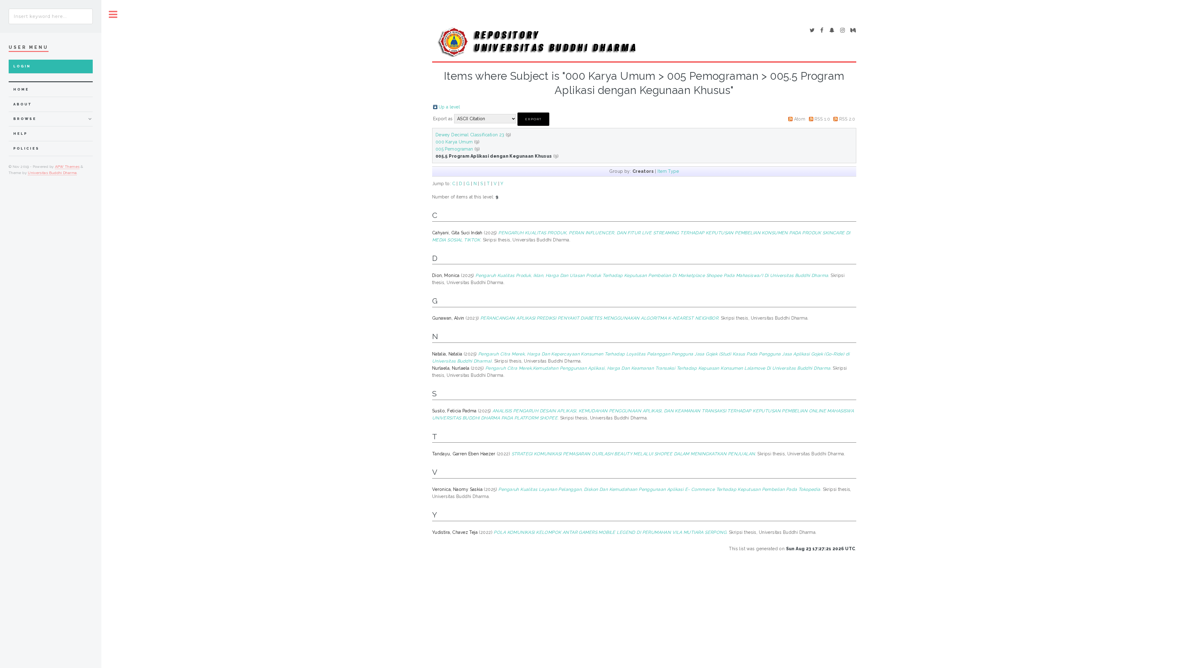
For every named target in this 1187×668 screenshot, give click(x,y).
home (21, 89)
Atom (800, 119)
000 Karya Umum (454, 141)
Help (20, 134)
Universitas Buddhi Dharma (52, 173)
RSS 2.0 (847, 119)
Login (22, 66)
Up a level (449, 106)
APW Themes (67, 166)
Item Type (668, 171)
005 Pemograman (454, 149)
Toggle (113, 14)
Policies (26, 149)
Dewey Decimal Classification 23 (470, 134)
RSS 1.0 (822, 119)
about (22, 104)
